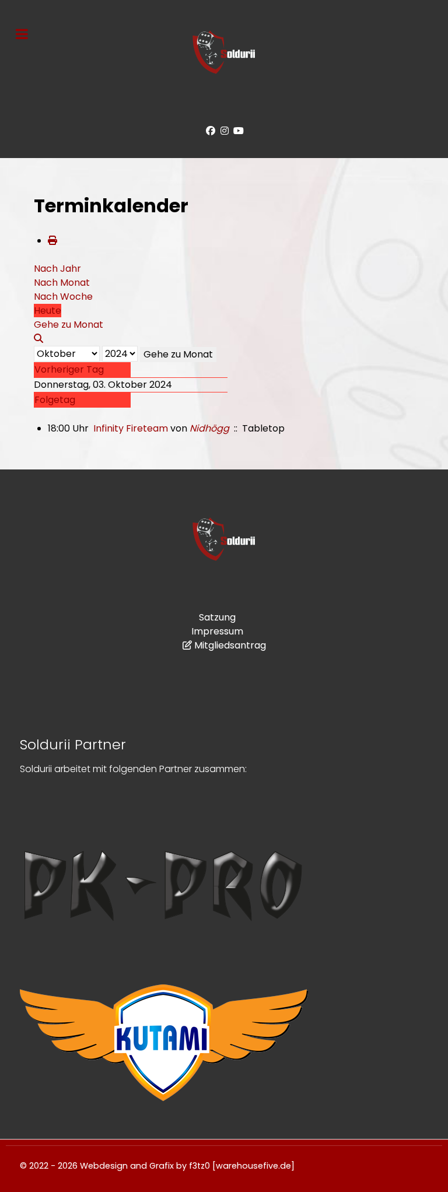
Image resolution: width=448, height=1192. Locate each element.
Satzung (217, 617)
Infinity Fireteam (130, 428)
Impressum (217, 631)
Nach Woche (63, 296)
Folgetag (54, 399)
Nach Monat (62, 282)
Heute (47, 310)
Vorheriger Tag (69, 369)
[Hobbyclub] (224, 52)
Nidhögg (209, 428)
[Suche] (38, 338)
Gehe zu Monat (178, 354)
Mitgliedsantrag (230, 645)
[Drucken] (52, 240)
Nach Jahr (57, 268)
